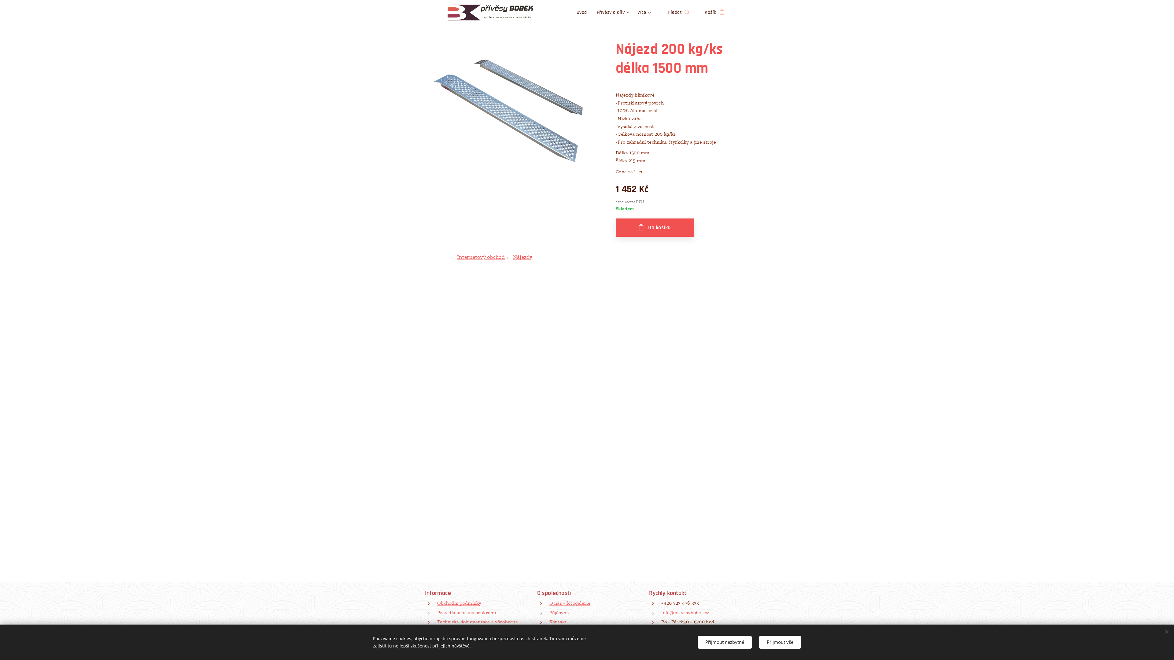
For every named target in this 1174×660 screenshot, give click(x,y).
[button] (678, 12)
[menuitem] (583, 12)
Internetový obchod (481, 257)
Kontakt (558, 622)
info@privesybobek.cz (685, 612)
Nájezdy (523, 257)
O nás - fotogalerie (569, 603)
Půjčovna (559, 612)
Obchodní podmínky (459, 603)
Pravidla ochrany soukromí (466, 612)
